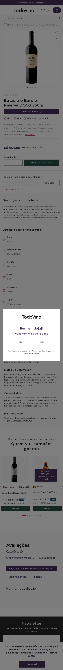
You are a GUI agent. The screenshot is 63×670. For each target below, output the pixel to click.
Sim (20, 342)
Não (42, 342)
